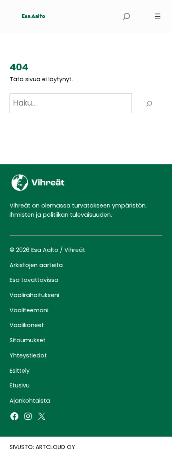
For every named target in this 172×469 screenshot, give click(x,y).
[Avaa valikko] (157, 16)
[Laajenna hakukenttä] (126, 16)
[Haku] (149, 103)
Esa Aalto (33, 17)
